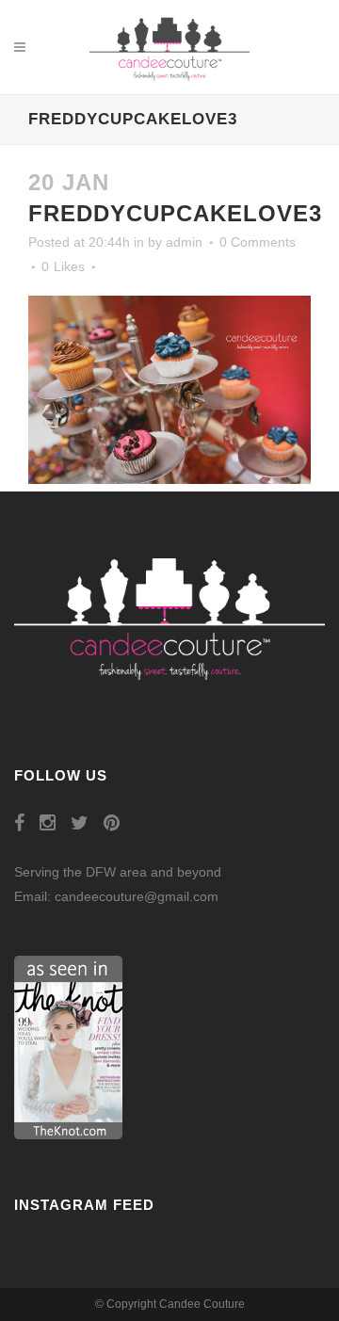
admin (184, 242)
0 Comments (257, 242)
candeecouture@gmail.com (136, 896)
